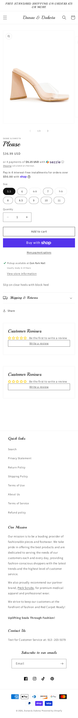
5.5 (9, 191)
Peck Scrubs (26, 588)
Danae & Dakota (32, 710)
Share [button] (11, 311)
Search (12, 449)
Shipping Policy (18, 476)
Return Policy (16, 467)
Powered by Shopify (52, 710)
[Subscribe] (61, 663)
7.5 (63, 192)
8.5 (21, 200)
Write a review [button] (39, 343)
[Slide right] (47, 131)
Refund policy (17, 512)
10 (46, 200)
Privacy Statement (19, 458)
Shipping (7, 165)
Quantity (8, 209)
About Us (14, 494)
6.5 (37, 192)
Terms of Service (18, 503)
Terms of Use (16, 485)
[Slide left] (30, 131)
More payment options (39, 252)
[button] (5, 17)
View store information (22, 273)
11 (59, 200)
